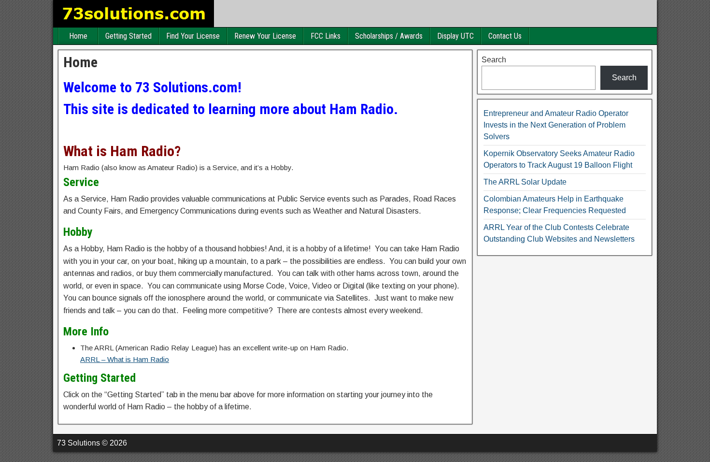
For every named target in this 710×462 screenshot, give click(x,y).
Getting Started (128, 36)
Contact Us (505, 36)
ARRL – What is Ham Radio (124, 359)
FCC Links (326, 36)
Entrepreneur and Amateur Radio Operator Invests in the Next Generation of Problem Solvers (555, 125)
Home (78, 36)
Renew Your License (265, 36)
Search (494, 60)
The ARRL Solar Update (525, 182)
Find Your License (193, 36)
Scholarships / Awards (389, 36)
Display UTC (455, 36)
